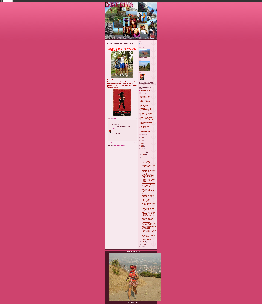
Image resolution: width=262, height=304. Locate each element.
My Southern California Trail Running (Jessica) (146, 115)
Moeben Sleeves (143, 112)
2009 (142, 146)
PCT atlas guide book (145, 118)
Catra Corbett (141, 43)
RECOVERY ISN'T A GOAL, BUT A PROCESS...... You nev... (149, 206)
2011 (142, 143)
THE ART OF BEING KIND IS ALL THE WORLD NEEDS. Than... (148, 224)
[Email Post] (136, 118)
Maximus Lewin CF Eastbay (146, 110)
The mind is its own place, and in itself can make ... (149, 227)
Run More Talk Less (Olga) (146, 122)
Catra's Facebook (144, 98)
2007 (142, 149)
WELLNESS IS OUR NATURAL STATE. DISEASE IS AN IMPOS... (148, 176)
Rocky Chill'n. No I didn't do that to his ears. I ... (148, 233)
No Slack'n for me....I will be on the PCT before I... (148, 236)
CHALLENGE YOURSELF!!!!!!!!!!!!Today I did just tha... (148, 215)
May (143, 157)
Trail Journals (143, 127)
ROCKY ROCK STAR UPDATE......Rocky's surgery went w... (148, 190)
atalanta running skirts (145, 96)
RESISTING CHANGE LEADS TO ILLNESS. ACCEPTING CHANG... (148, 180)
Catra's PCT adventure (145, 101)
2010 (142, 145)
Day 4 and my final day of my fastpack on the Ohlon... (148, 196)
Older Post (134, 142)
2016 (142, 136)
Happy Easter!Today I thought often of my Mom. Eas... (148, 219)
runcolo (142, 123)
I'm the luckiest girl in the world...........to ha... (147, 239)
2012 (142, 142)
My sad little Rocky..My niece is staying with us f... (148, 193)
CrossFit (142, 104)
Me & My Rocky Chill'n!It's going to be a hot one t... (148, 166)
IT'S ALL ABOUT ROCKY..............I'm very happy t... (149, 186)
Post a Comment (112, 138)
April (143, 158)
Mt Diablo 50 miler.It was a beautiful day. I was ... (147, 163)
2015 (142, 137)
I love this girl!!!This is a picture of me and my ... (148, 168)
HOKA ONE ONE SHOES (145, 108)
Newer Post (110, 142)
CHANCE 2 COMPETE (145, 102)
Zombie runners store (145, 131)
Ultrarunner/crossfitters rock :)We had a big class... (148, 222)
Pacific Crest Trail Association (146, 117)
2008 (142, 148)
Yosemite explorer (144, 130)
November (144, 152)
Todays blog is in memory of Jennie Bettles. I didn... (148, 174)
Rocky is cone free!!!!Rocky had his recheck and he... (148, 171)
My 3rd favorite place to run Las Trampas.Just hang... (148, 184)
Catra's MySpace (143, 100)
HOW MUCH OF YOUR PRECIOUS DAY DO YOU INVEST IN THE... (149, 231)
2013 (142, 140)
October (143, 154)
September (144, 155)
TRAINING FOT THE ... (146, 228)
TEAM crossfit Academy (145, 126)
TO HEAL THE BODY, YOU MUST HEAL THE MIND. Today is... (148, 213)
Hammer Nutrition (144, 106)
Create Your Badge (147, 43)
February (144, 242)
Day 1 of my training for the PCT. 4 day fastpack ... (148, 204)
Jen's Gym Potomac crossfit (146, 109)
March (143, 241)
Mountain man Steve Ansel (146, 113)
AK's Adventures (143, 94)
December (144, 151)
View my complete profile (145, 90)
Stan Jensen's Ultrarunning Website (148, 124)
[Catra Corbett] (139, 45)
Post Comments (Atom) (119, 145)
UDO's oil (142, 128)
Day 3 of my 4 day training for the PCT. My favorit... (149, 199)
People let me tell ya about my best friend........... (148, 161)
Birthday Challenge (144, 97)
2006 (142, 246)
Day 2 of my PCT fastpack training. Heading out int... (148, 201)
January (143, 244)
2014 (142, 139)
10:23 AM (114, 136)
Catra (113, 129)
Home (122, 142)
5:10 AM (113, 128)
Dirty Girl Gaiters (144, 105)
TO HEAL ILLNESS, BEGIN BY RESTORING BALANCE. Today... (148, 209)
